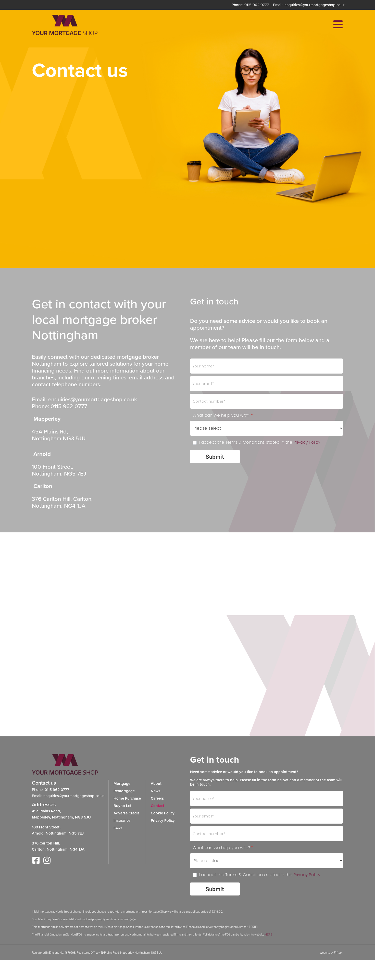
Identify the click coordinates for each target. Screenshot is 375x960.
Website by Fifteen (331, 952)
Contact (157, 805)
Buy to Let (122, 805)
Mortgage (122, 783)
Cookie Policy (162, 813)
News (155, 790)
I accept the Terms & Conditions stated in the (259, 442)
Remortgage (124, 790)
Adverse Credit (126, 813)
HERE (268, 934)
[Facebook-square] (36, 860)
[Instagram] (47, 860)
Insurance (122, 820)
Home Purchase (127, 798)
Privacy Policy (307, 442)
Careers (157, 798)
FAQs (118, 827)
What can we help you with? (223, 415)
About (156, 783)
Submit (215, 456)
